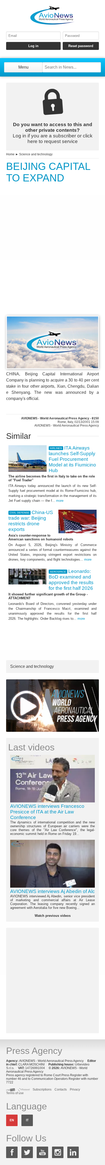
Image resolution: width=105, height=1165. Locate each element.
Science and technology (35, 154)
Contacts (61, 1089)
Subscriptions (42, 1089)
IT (27, 1120)
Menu (23, 67)
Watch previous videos (53, 916)
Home (10, 154)
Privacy (75, 1089)
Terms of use (15, 1093)
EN (12, 1120)
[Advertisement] (52, 259)
